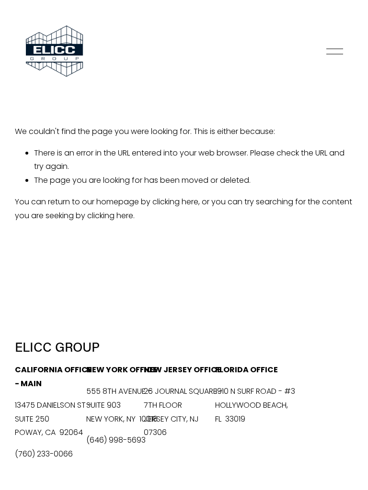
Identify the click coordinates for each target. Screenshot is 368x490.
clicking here (175, 201)
